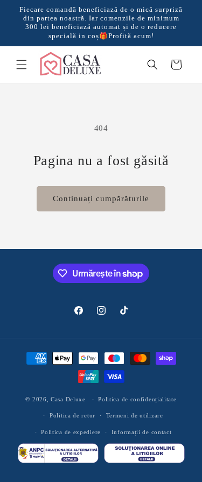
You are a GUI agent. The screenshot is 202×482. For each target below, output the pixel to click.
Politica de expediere (71, 432)
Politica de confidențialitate (137, 399)
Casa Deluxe (68, 399)
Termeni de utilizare (134, 415)
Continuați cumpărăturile (101, 198)
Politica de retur (72, 415)
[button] (21, 64)
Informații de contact (142, 432)
